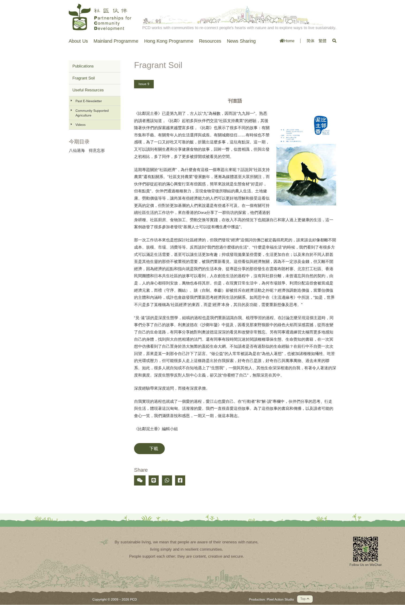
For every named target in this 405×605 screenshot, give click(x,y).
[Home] (100, 17)
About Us (78, 41)
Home (289, 41)
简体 (311, 41)
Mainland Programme (116, 41)
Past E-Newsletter (88, 101)
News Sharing (241, 41)
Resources (210, 41)
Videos (80, 125)
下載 (153, 448)
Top (303, 599)
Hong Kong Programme (168, 41)
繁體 (322, 41)
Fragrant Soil (83, 78)
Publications (83, 66)
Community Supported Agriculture (92, 113)
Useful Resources (88, 90)
